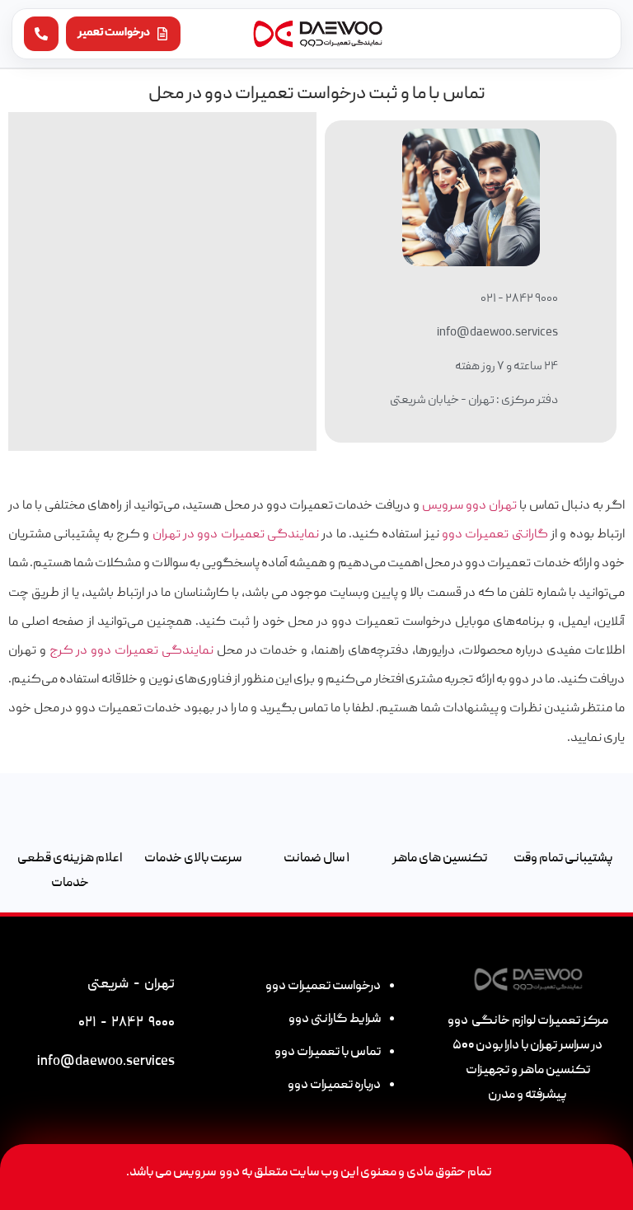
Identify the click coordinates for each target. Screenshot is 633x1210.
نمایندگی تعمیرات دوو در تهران (235, 535)
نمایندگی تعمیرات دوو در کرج (131, 651)
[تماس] (41, 33)
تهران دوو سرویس (469, 506)
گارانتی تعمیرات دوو (495, 535)
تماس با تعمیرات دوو (327, 1053)
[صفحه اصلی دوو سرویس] (317, 33)
